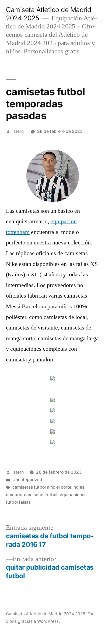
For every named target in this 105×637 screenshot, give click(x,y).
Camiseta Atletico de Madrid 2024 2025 (45, 613)
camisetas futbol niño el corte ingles (48, 487)
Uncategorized (27, 479)
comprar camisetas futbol (31, 494)
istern (18, 131)
